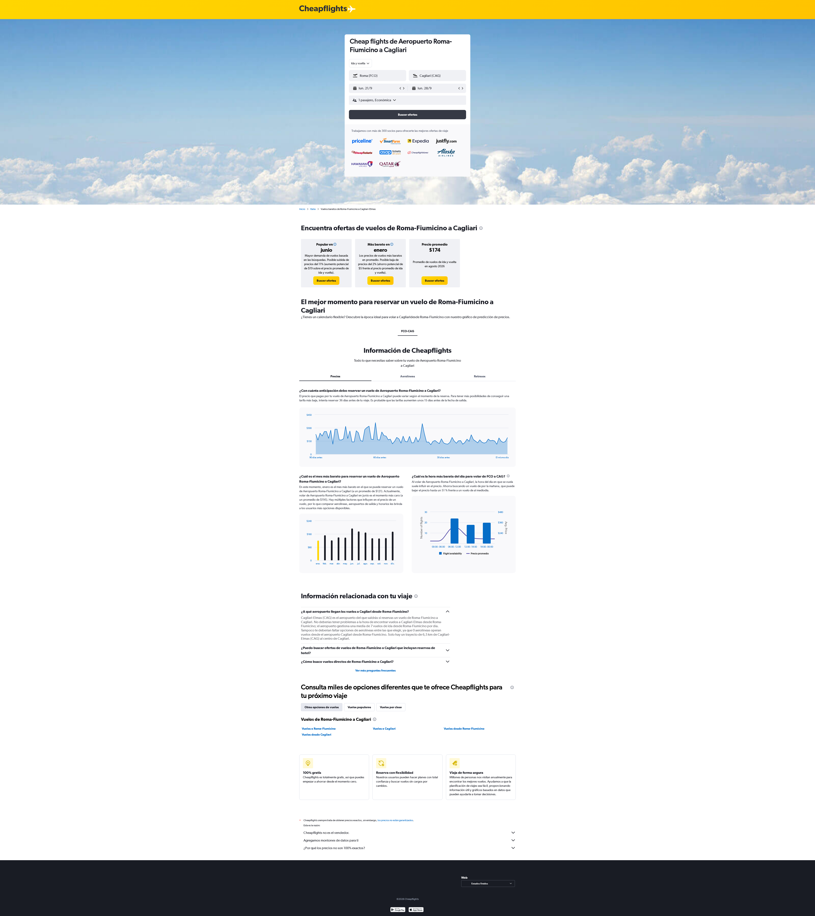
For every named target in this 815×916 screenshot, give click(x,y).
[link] (326, 280)
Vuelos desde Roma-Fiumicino (464, 728)
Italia (313, 209)
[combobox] (360, 63)
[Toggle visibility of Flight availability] (450, 553)
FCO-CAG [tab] (407, 331)
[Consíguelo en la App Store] (416, 910)
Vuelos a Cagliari (384, 728)
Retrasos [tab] (479, 376)
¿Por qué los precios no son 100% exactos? (334, 848)
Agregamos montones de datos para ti (331, 840)
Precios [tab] (335, 376)
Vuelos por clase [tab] (391, 707)
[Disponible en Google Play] (397, 910)
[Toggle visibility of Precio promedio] (477, 553)
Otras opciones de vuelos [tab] (322, 707)
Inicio (302, 209)
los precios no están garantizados (395, 820)
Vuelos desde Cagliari (316, 734)
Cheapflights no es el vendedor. (326, 833)
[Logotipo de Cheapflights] (323, 9)
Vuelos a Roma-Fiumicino (319, 728)
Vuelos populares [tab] (359, 707)
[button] (376, 88)
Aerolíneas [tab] (407, 376)
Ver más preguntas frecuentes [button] (375, 670)
